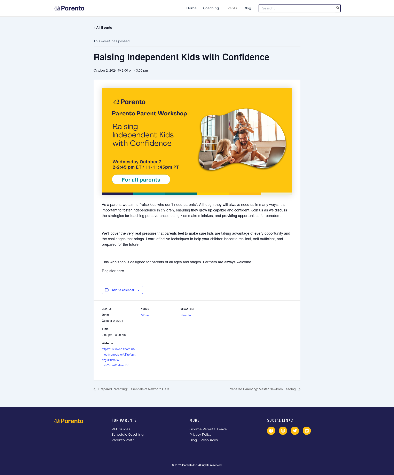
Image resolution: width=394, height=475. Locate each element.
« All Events (103, 27)
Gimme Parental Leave (208, 429)
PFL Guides (121, 429)
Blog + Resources (203, 440)
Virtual (145, 315)
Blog (247, 8)
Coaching (211, 8)
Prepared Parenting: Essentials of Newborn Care (133, 389)
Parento (186, 315)
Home (191, 8)
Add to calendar (123, 290)
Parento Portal (123, 440)
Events (231, 8)
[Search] (338, 8)
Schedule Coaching (128, 434)
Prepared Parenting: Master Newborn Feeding (263, 389)
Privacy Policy (200, 434)
